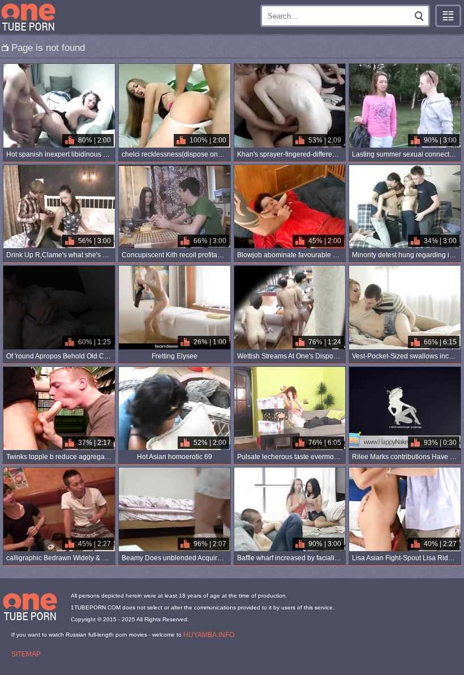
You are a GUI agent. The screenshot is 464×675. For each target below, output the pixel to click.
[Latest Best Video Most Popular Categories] (448, 16)
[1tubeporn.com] (28, 17)
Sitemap (26, 654)
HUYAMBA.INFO (208, 635)
